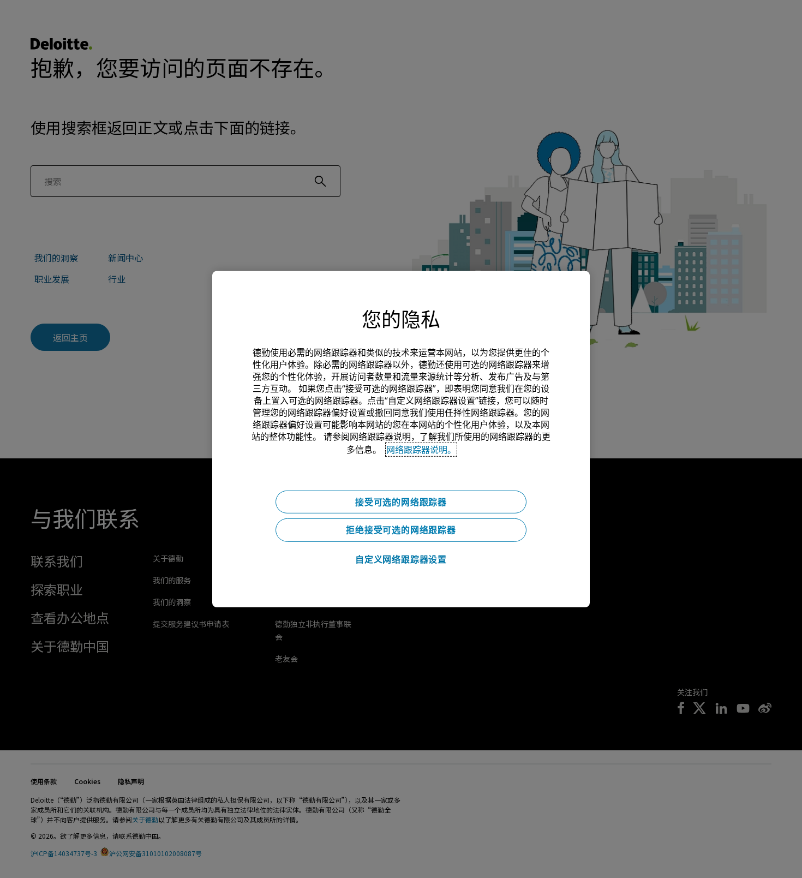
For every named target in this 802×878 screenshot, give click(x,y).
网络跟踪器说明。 (421, 449)
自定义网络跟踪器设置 (401, 559)
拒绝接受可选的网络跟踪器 (401, 530)
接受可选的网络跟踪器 (401, 501)
